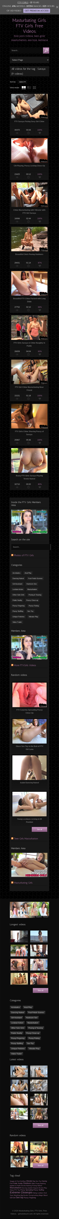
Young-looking (33, 1195)
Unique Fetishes (19, 617)
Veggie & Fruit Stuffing (18, 1181)
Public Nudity (17, 600)
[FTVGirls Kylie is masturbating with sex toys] (39, 1099)
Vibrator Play (33, 617)
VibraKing (16, 1195)
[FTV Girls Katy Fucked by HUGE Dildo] (39, 1161)
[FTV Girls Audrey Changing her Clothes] (39, 950)
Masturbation (32, 589)
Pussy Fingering (19, 606)
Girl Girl (12, 1198)
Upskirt (30, 1188)
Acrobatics (16, 573)
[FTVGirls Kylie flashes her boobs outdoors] (19, 1113)
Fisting (35, 1193)
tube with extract (29, 87)
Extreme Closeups (21, 1192)
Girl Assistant (17, 584)
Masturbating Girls (23, 882)
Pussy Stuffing (18, 611)
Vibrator (29, 1181)
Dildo (33, 1183)
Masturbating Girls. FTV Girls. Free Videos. (29, 26)
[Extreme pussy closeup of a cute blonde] (19, 1099)
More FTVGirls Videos (25, 665)
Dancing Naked (18, 578)
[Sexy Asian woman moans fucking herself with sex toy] (19, 1071)
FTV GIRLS (23, 2)
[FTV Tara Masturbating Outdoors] (39, 978)
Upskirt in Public (15, 1185)
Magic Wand (43, 1195)
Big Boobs (24, 1195)
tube (23, 87)
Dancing (24, 1188)
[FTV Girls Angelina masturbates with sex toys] (19, 1085)
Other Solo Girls (18, 595)
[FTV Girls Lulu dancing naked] (19, 936)
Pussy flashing (41, 1183)
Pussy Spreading (26, 1190)
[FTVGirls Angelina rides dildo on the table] (39, 1071)
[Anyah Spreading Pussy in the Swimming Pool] (39, 964)
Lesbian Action (18, 589)
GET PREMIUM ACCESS (37, 10)
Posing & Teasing (35, 595)
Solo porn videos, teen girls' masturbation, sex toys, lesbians (29, 38)
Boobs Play (43, 1188)
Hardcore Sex (31, 584)
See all (39, 829)
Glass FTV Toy (15, 1190)
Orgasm (35, 1188)
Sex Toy (30, 611)
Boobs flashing (26, 1185)
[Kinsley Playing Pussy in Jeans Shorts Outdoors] (39, 1147)
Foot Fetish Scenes (35, 578)
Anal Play (28, 573)
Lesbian (40, 1193)
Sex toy (19, 1197)
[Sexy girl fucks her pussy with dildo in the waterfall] (39, 1085)
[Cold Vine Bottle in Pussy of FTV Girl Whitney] (19, 1147)
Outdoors (27, 1183)
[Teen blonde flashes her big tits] (39, 1113)
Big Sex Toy (37, 1181)
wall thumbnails (34, 87)
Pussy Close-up (32, 600)
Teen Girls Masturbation (26, 838)
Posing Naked (37, 1185)
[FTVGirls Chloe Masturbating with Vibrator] (19, 1161)
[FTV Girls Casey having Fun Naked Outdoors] (39, 936)
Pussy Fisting (34, 606)
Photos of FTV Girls (24, 555)
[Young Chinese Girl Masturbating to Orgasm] (19, 978)
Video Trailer (17, 622)
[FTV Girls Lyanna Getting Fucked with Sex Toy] (19, 964)
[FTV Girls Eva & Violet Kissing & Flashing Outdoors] (19, 950)
